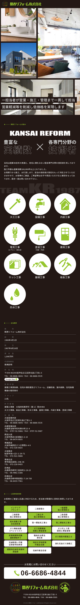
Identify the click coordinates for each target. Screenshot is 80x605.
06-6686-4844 (33, 597)
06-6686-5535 (51, 597)
